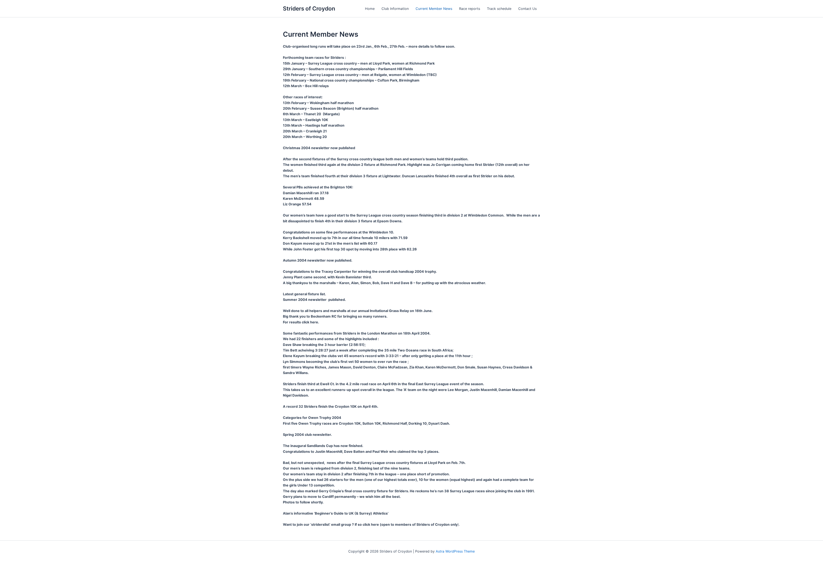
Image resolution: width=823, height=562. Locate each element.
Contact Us (527, 8)
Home (370, 8)
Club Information (395, 8)
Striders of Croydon (309, 8)
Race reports (469, 8)
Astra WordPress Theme (455, 551)
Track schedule (499, 8)
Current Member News (434, 8)
